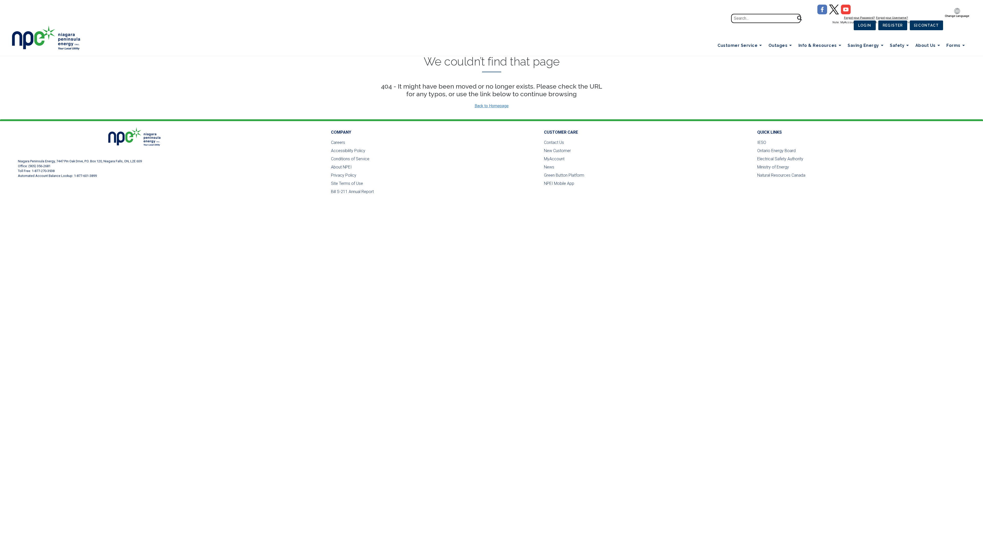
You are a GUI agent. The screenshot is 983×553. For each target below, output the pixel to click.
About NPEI (341, 167)
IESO (761, 142)
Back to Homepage (492, 105)
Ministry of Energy (773, 167)
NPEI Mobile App (559, 183)
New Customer (557, 150)
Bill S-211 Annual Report (352, 191)
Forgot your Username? (892, 17)
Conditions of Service (350, 158)
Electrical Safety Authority (780, 158)
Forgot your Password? (859, 17)
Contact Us (554, 142)
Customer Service (737, 45)
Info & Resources (817, 45)
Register (893, 25)
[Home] (49, 38)
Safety (897, 45)
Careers (338, 142)
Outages (778, 45)
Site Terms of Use (347, 183)
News (549, 167)
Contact (928, 25)
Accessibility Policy (348, 150)
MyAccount (554, 158)
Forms (953, 45)
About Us (925, 45)
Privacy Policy (343, 175)
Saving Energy (863, 45)
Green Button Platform (564, 175)
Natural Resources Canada (781, 175)
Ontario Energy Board (776, 150)
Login (864, 25)
